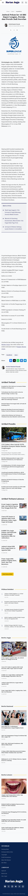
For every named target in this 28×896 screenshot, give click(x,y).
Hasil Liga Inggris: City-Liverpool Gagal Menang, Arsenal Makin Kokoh (13, 212)
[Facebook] (5, 886)
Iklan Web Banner (6, 860)
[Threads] (19, 886)
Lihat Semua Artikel (7, 574)
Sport (12, 11)
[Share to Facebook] (10, 360)
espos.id (3, 870)
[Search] (22, 2)
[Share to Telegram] (25, 360)
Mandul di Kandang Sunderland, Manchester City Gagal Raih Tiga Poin (14, 221)
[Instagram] (12, 886)
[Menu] (2, 2)
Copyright (4, 854)
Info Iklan (4, 862)
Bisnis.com (4, 873)
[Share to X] (14, 360)
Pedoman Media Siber (7, 852)
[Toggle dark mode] (26, 2)
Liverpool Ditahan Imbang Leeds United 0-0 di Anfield (13, 228)
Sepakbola (9, 354)
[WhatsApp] (23, 886)
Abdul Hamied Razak (14, 24)
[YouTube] (15, 886)
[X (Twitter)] (8, 886)
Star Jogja (4, 876)
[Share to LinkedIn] (21, 360)
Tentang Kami (5, 849)
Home (8, 11)
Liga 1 (16, 354)
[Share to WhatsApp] (18, 360)
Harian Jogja (5, 344)
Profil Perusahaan (6, 857)
